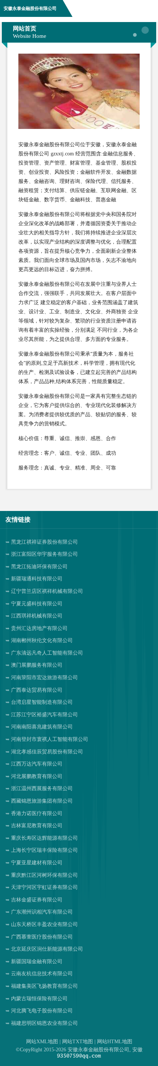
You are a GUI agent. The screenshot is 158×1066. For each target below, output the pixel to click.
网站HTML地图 (114, 1041)
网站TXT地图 (77, 1041)
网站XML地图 (42, 1041)
